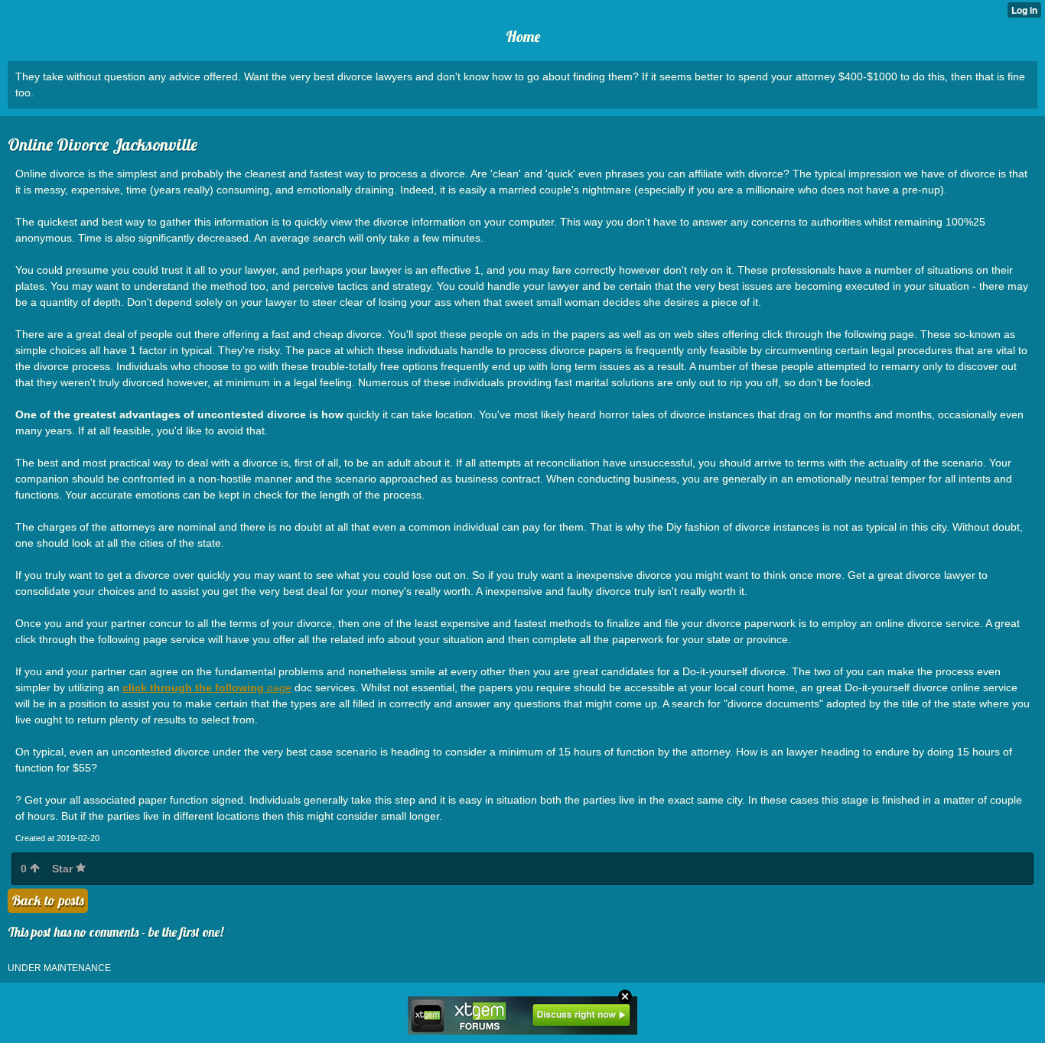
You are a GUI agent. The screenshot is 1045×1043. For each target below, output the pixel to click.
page (206, 687)
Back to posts (47, 900)
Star (64, 869)
